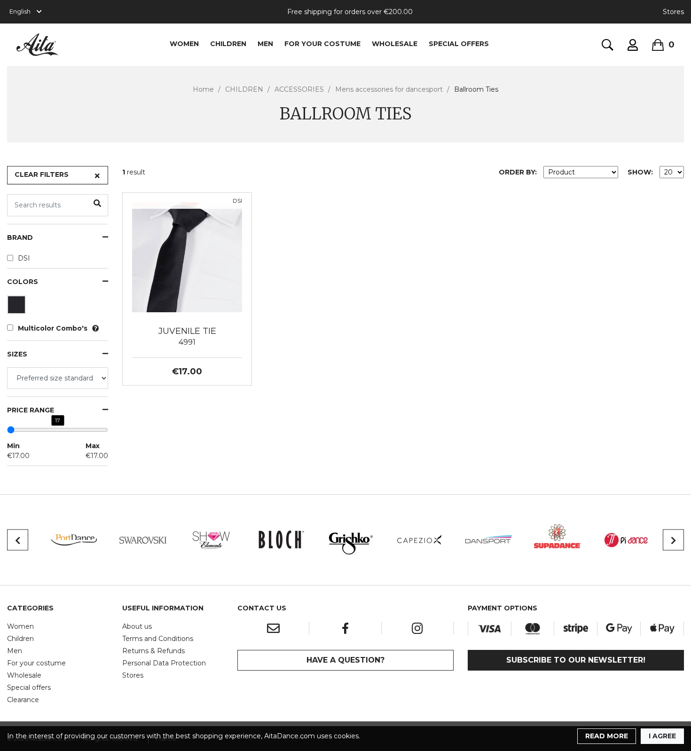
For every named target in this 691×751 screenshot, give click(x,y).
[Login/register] (632, 45)
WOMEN (184, 44)
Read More (606, 736)
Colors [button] (22, 282)
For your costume (36, 663)
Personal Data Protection (164, 663)
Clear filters (42, 174)
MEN (265, 44)
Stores (673, 12)
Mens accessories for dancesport (389, 89)
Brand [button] (20, 238)
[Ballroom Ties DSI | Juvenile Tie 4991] (187, 257)
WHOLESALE (394, 44)
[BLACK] (17, 307)
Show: (640, 172)
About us (137, 626)
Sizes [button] (17, 354)
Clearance (23, 700)
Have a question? (345, 660)
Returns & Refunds (153, 651)
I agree (662, 736)
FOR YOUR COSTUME (322, 44)
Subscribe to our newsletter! (575, 660)
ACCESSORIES (299, 89)
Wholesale (24, 675)
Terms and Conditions (157, 638)
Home (203, 89)
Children (20, 638)
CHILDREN (228, 44)
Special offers (29, 687)
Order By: (518, 172)
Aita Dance (37, 44)
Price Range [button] (30, 410)
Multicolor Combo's (52, 328)
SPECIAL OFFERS (459, 44)
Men (14, 651)
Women (20, 626)
